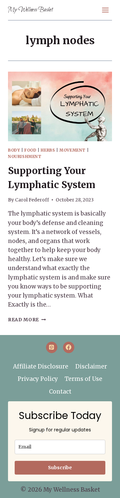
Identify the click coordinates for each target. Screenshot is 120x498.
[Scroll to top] (104, 488)
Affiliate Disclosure (40, 366)
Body (14, 150)
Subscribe (60, 468)
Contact (60, 391)
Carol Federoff (32, 200)
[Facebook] (68, 347)
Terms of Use (83, 379)
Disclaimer (91, 366)
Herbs (48, 150)
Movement (72, 150)
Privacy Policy (38, 379)
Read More (27, 320)
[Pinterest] (51, 347)
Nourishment (25, 156)
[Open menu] (105, 10)
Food (30, 150)
